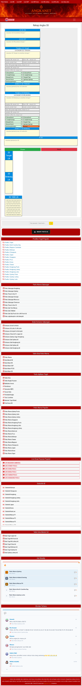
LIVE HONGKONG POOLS (12, 478)
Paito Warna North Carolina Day (19, 632)
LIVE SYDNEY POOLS (11, 466)
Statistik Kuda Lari (10, 511)
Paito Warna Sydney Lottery (12, 417)
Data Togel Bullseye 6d (10, 547)
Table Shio (7, 378)
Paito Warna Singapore (11, 420)
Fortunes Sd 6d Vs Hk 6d (11, 325)
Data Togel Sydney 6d (10, 550)
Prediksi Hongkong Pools (11, 267)
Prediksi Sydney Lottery (11, 277)
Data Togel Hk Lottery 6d (11, 541)
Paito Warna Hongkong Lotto (12, 425)
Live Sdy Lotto (65, 2)
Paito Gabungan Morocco (11, 299)
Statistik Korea (9, 508)
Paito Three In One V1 (10, 294)
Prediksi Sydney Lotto (11, 279)
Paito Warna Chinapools (11, 445)
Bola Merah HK (8, 360)
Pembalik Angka (9, 395)
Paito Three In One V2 (10, 305)
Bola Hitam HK (8, 363)
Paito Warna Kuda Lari (10, 431)
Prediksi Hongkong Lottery (12, 269)
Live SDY (19, 2)
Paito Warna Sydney (16, 657)
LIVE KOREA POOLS (10, 472)
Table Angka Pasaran (10, 381)
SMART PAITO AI (41, 232)
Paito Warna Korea (9, 450)
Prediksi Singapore (10, 257)
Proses (22, 149)
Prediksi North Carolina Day (12, 245)
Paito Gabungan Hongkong (12, 288)
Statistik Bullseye (10, 487)
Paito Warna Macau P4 (17, 640)
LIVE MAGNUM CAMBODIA (12, 463)
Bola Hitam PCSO (9, 368)
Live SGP (26, 2)
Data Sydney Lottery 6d (11, 552)
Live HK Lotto (55, 2)
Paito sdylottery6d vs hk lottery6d (14, 316)
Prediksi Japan (8, 255)
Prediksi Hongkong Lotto (11, 272)
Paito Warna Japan (9, 448)
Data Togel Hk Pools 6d (11, 538)
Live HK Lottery (45, 2)
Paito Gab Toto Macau (10, 308)
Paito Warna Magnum (10, 442)
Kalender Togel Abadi (10, 400)
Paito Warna (8, 357)
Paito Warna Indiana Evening (18, 649)
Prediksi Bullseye (9, 250)
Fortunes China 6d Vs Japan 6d (13, 334)
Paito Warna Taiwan (10, 439)
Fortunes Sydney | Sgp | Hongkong (14, 337)
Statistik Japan (9, 504)
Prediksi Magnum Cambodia (12, 247)
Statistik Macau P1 (10, 515)
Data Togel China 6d (10, 544)
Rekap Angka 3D (41, 25)
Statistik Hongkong (10, 494)
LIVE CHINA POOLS (10, 469)
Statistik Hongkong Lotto (12, 501)
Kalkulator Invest (9, 383)
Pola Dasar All (8, 403)
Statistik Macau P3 (10, 521)
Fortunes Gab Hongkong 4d (12, 348)
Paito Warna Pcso (9, 434)
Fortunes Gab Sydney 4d (11, 345)
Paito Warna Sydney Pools (12, 411)
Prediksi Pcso (8, 259)
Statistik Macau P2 (10, 518)
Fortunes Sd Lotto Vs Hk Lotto (13, 328)
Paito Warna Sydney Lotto (11, 414)
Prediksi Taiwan (9, 264)
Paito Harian (4, 2)
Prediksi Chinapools (10, 252)
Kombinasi (7, 386)
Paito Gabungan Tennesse (12, 302)
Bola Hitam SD (8, 371)
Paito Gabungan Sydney (11, 291)
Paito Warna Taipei (9, 453)
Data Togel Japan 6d (10, 536)
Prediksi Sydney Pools (11, 274)
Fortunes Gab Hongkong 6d (12, 342)
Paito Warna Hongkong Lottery (13, 428)
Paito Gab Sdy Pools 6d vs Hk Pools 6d (15, 313)
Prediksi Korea (8, 262)
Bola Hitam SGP (9, 366)
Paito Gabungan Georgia (11, 297)
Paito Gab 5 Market (9, 311)
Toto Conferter (8, 397)
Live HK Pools (35, 2)
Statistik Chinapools (11, 491)
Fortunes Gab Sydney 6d (11, 339)
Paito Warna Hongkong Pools (12, 422)
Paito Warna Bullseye (10, 436)
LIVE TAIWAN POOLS (11, 475)
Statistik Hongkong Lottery (12, 498)
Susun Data (7, 392)
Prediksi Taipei (8, 242)
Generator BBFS (8, 389)
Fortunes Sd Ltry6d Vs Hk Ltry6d (13, 331)
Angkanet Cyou (6, 679)
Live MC (12, 2)
